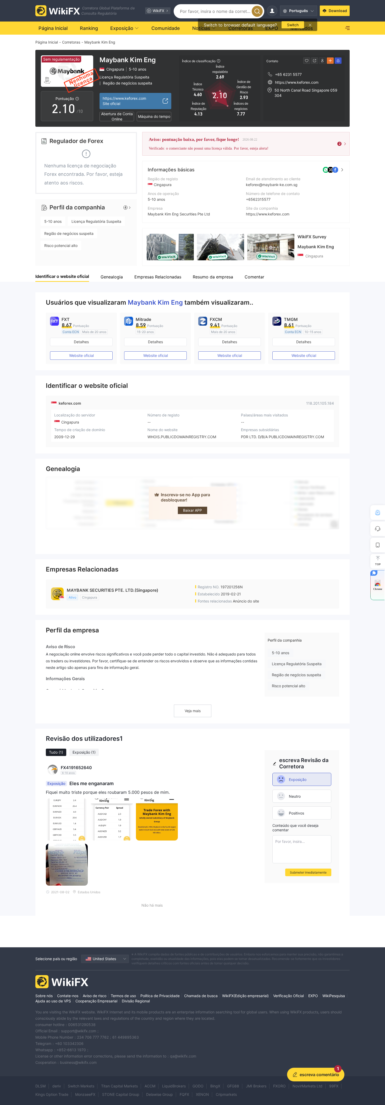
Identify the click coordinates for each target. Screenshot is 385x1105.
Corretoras (71, 42)
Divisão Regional (136, 1001)
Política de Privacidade (160, 995)
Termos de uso (123, 995)
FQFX (184, 1094)
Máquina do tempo (154, 116)
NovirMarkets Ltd (307, 1086)
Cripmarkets (226, 1094)
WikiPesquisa (333, 995)
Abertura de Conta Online (117, 116)
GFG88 (233, 1086)
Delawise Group (159, 1094)
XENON (202, 1094)
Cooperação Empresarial (96, 1001)
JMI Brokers (256, 1086)
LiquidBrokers (174, 1086)
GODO (198, 1086)
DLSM (40, 1086)
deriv (56, 1086)
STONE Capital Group (120, 1094)
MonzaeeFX (85, 1094)
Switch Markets (81, 1086)
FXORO (279, 1086)
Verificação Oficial (288, 995)
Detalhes (81, 342)
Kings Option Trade (51, 1094)
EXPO (313, 995)
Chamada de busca (201, 995)
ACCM (150, 1086)
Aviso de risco (94, 995)
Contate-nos (67, 995)
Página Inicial (46, 42)
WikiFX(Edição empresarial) (245, 995)
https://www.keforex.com (267, 214)
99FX (333, 1086)
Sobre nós (44, 995)
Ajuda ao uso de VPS (53, 1001)
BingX (215, 1086)
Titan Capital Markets (119, 1086)
